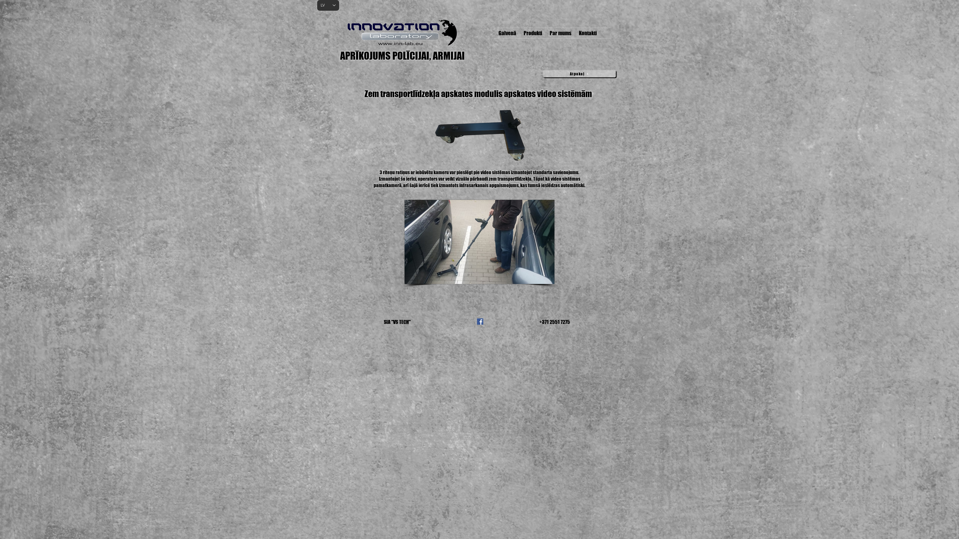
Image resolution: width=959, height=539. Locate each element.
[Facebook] (480, 321)
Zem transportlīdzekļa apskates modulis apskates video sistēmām (478, 94)
